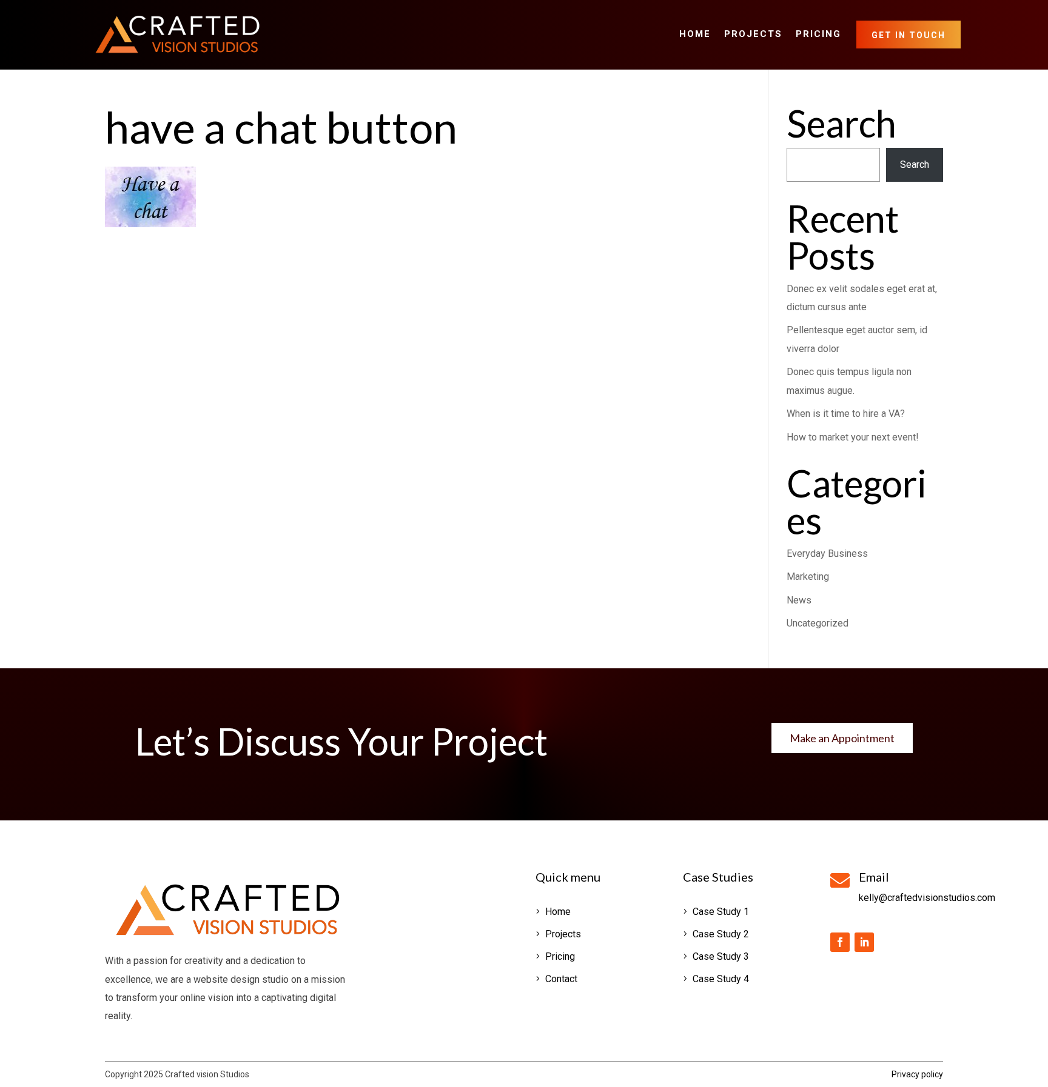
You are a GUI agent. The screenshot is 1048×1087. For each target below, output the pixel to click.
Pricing (818, 34)
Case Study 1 (721, 911)
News (799, 600)
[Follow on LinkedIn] (864, 942)
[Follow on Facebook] (840, 942)
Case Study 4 (721, 979)
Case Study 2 (721, 934)
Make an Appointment (842, 738)
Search (914, 164)
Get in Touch (909, 35)
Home (695, 34)
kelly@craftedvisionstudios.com (927, 897)
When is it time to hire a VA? (846, 413)
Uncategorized (817, 623)
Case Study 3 (721, 956)
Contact (561, 979)
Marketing (808, 576)
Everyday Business (827, 553)
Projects (753, 34)
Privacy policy (917, 1074)
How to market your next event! (853, 437)
